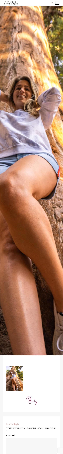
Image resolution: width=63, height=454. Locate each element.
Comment (10, 435)
